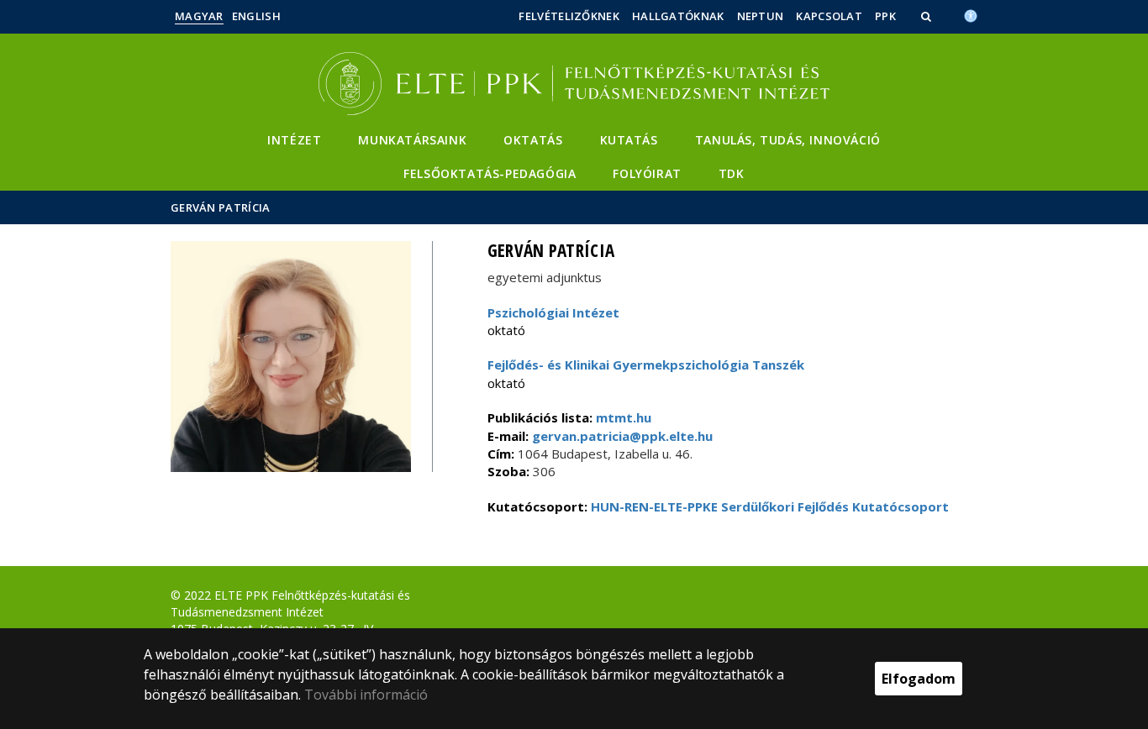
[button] (928, 16)
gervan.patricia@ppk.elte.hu (621, 435)
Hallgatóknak (678, 16)
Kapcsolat (829, 16)
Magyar (199, 16)
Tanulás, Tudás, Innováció (788, 140)
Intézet (294, 140)
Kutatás (629, 140)
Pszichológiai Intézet (553, 312)
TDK (732, 173)
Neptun (760, 16)
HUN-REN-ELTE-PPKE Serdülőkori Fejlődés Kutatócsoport (770, 506)
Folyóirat (647, 173)
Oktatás (532, 140)
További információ (366, 694)
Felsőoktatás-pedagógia (489, 173)
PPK (885, 16)
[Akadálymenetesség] (970, 14)
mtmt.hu (623, 417)
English (256, 16)
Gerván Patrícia (221, 207)
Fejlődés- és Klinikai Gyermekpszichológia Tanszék (645, 364)
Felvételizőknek (569, 16)
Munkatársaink (412, 140)
